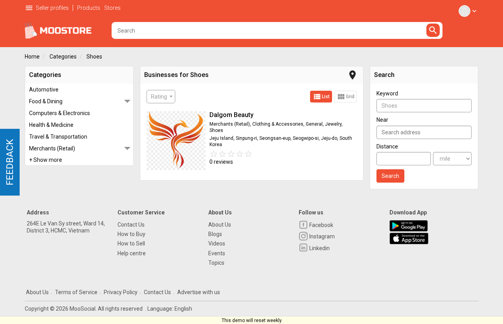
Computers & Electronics (59, 113)
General (314, 124)
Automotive (44, 89)
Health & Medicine (51, 125)
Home (32, 56)
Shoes (94, 56)
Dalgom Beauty (231, 115)
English (183, 309)
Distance (387, 146)
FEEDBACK (9, 162)
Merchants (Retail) (52, 148)
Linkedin (319, 248)
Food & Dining (45, 101)
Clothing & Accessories (277, 124)
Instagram (321, 236)
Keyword (387, 93)
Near (382, 120)
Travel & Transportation (58, 137)
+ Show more (45, 160)
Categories (63, 56)
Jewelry (333, 124)
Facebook (320, 225)
